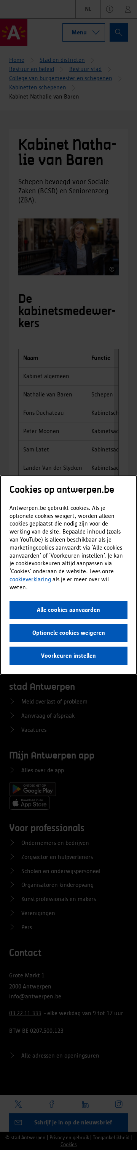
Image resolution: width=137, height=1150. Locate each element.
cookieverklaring (30, 579)
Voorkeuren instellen (68, 655)
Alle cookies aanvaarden (68, 610)
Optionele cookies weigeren (68, 632)
